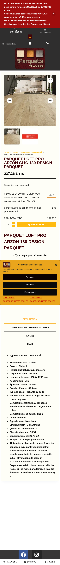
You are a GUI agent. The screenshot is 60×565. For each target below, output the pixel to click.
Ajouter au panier (36, 224)
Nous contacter (45, 32)
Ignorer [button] (54, 14)
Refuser (30, 284)
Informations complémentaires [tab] (30, 327)
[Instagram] (37, 554)
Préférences (30, 292)
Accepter (30, 277)
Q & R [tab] (30, 344)
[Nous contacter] (45, 29)
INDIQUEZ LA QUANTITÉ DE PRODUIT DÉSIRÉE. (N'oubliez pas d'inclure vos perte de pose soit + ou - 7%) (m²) (23, 197)
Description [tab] (30, 319)
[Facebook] (23, 554)
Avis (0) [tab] (30, 336)
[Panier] (47, 43)
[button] (55, 265)
